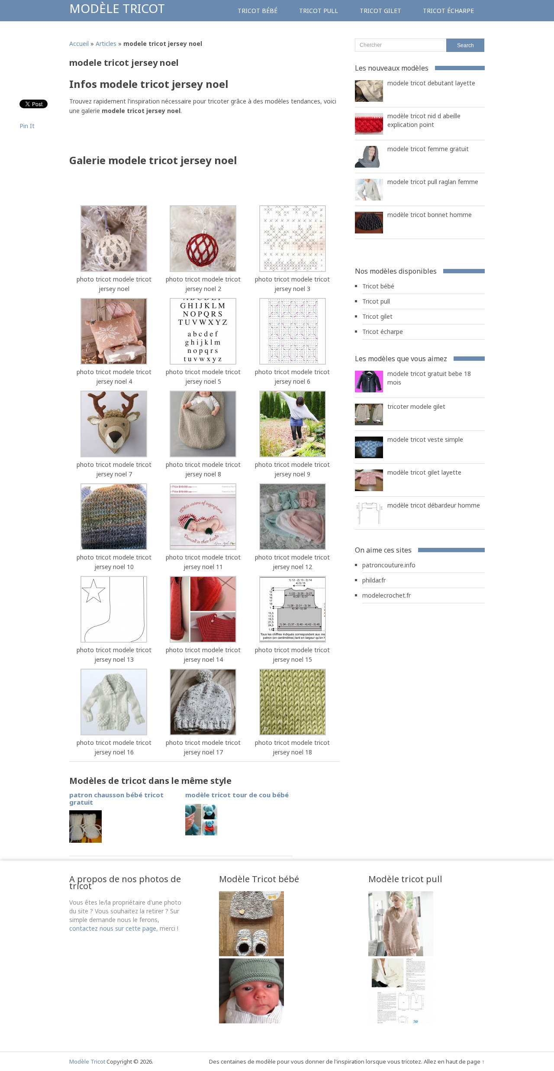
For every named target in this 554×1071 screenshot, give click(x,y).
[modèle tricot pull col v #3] (400, 954)
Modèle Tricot (117, 8)
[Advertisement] (170, 137)
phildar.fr (374, 580)
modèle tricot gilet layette (424, 472)
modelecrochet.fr (386, 595)
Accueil (79, 43)
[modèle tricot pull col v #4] (400, 1021)
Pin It (27, 126)
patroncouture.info (389, 565)
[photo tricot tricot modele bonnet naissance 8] (251, 954)
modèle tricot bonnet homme (429, 214)
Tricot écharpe (448, 10)
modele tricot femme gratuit (428, 149)
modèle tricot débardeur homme (433, 505)
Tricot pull (318, 10)
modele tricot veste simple (425, 439)
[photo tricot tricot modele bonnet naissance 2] (251, 1021)
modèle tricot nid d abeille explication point (424, 120)
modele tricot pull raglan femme (432, 182)
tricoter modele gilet (416, 406)
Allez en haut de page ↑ (454, 1061)
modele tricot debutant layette (431, 83)
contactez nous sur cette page (112, 928)
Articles (106, 43)
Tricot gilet (380, 10)
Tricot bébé (257, 10)
